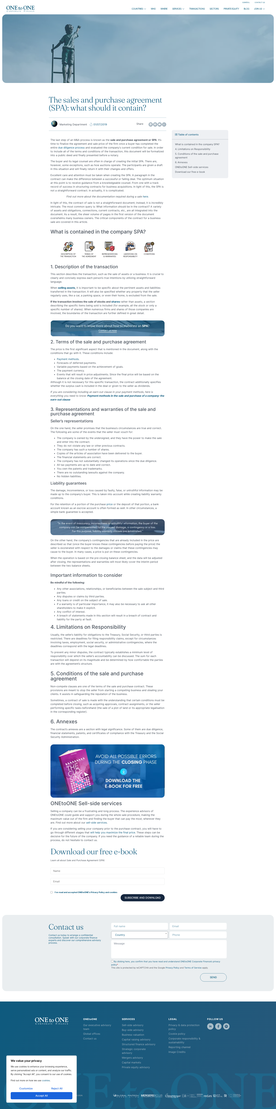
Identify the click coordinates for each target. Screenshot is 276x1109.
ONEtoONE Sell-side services (191, 167)
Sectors (214, 8)
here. (146, 196)
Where (164, 8)
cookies (46, 1080)
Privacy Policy (172, 967)
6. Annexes (181, 162)
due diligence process (71, 147)
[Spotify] (226, 1026)
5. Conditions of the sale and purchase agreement (196, 155)
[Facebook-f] (218, 1026)
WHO (153, 8)
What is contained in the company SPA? (197, 144)
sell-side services (96, 822)
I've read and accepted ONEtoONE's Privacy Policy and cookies (86, 892)
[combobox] (139, 935)
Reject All (56, 1088)
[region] (41, 1079)
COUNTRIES (137, 8)
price (110, 504)
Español (246, 2)
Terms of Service (193, 967)
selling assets (66, 287)
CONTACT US (260, 2)
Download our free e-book (190, 171)
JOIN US (258, 8)
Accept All (41, 1095)
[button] (151, 124)
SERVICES (176, 8)
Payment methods (68, 359)
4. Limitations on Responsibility (192, 149)
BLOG (246, 8)
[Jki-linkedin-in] (210, 1026)
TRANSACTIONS (197, 8)
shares (116, 301)
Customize (26, 1088)
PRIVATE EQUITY (231, 8)
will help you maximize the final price (112, 832)
